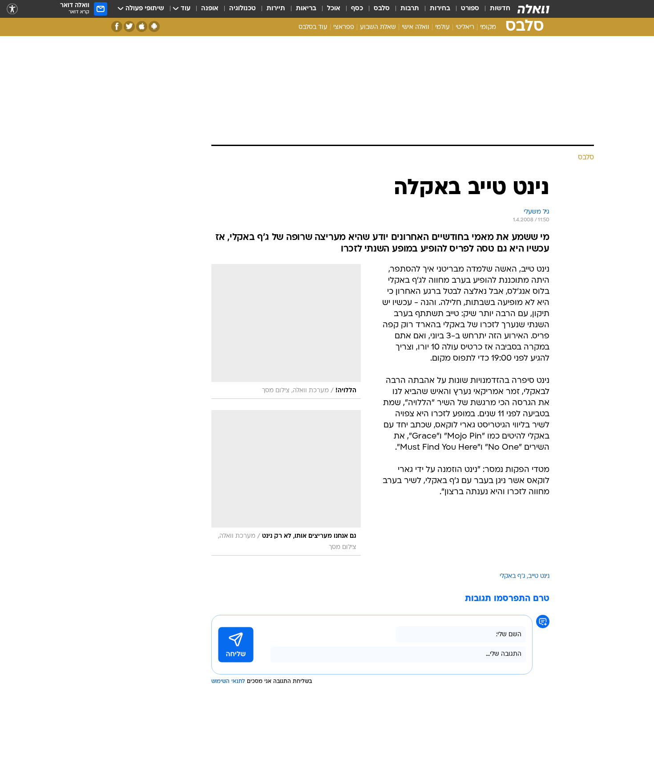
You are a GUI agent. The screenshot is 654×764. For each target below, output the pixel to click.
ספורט (470, 8)
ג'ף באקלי (512, 576)
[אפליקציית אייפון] (141, 26)
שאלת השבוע (378, 27)
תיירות (275, 8)
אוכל (333, 8)
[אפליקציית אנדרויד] (154, 26)
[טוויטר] (129, 26)
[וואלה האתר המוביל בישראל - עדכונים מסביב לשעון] (533, 8)
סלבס (382, 8)
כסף (357, 8)
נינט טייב (538, 576)
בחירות (440, 8)
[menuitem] (494, 9)
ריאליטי (465, 27)
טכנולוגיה (242, 8)
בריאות (306, 8)
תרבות (409, 8)
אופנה (209, 8)
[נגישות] (12, 9)
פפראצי (343, 27)
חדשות (500, 8)
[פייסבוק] (116, 26)
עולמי (442, 27)
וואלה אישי (415, 27)
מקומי (488, 27)
